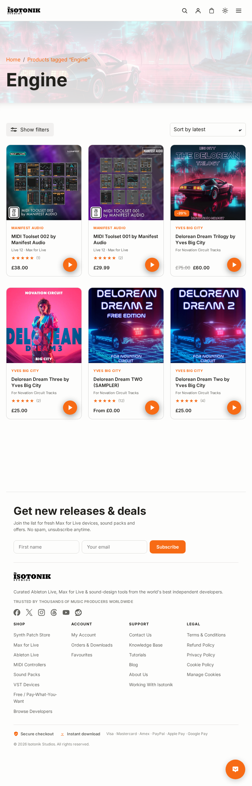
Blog (133, 664)
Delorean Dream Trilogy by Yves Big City (205, 239)
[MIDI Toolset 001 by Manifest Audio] (126, 182)
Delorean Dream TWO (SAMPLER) (118, 382)
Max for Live (26, 644)
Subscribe (167, 547)
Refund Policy (201, 644)
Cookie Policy (200, 664)
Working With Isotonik (151, 684)
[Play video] (70, 265)
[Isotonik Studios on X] (29, 612)
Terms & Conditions (206, 634)
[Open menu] (238, 10)
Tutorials (137, 654)
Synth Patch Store (32, 634)
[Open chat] (235, 769)
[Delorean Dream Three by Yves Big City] (43, 325)
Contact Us (140, 634)
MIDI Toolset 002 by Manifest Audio (33, 239)
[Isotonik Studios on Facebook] (17, 612)
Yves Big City (189, 228)
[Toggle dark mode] (225, 10)
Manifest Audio (27, 228)
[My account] (198, 10)
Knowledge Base (146, 644)
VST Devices (26, 684)
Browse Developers (33, 711)
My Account (83, 634)
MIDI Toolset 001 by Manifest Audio (125, 239)
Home (13, 60)
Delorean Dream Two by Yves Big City (202, 382)
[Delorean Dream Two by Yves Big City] (208, 325)
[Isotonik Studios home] (24, 10)
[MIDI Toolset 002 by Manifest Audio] (43, 182)
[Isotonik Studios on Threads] (53, 612)
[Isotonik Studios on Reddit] (78, 612)
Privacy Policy (201, 654)
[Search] (184, 10)
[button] (30, 130)
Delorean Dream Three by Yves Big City (40, 382)
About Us (138, 674)
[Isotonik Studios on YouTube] (66, 612)
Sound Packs (27, 674)
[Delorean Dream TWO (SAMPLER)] (126, 325)
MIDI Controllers (30, 664)
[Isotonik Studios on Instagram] (41, 612)
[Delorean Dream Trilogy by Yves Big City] (208, 182)
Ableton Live (26, 654)
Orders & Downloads (91, 644)
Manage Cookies (204, 674)
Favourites (81, 654)
